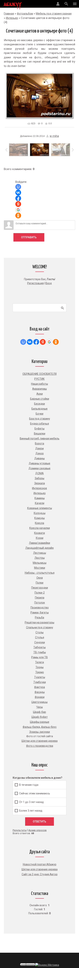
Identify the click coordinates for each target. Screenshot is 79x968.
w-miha (54, 135)
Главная (9, 13)
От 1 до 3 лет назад (31, 801)
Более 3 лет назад (30, 810)
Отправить (29, 237)
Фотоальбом (25, 13)
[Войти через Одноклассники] (18, 215)
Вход (48, 283)
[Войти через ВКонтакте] (18, 192)
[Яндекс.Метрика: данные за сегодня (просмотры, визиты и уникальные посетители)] (47, 965)
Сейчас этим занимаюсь (34, 793)
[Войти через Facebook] (18, 198)
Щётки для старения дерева (39, 869)
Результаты (20, 830)
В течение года (28, 784)
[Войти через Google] (18, 210)
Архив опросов (37, 830)
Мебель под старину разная (54, 13)
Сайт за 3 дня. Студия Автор (40, 874)
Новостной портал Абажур (39, 864)
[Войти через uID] (18, 187)
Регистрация (35, 283)
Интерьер (12, 18)
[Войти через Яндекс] (18, 204)
